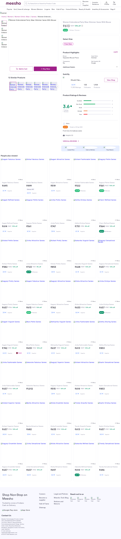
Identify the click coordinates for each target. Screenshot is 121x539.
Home (4, 17)
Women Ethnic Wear (22, 17)
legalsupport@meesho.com (9, 532)
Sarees (33, 17)
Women (10, 17)
